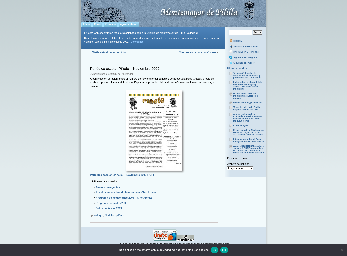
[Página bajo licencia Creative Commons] (185, 240)
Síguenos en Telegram (245, 57)
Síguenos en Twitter (243, 63)
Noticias (110, 215)
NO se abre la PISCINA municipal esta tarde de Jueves (245, 95)
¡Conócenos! (137, 41)
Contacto (110, 24)
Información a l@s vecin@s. (248, 102)
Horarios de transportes (246, 46)
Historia (237, 41)
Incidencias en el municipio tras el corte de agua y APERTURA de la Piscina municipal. (247, 85)
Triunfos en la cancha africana (197, 52)
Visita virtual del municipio (109, 52)
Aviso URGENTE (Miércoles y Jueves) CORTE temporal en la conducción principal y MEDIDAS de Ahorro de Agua (248, 149)
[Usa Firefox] (165, 240)
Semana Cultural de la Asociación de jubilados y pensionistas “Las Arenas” (247, 75)
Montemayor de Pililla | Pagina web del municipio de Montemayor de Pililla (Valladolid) (173, 10)
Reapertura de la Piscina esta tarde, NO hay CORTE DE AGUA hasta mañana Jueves (248, 132)
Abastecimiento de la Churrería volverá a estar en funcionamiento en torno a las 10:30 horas (247, 117)
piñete (120, 215)
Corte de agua (240, 125)
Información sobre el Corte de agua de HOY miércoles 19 (248, 140)
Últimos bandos (237, 68)
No (224, 249)
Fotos (97, 24)
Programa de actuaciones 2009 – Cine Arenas (124, 197)
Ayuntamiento (128, 24)
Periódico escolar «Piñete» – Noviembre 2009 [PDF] (122, 174)
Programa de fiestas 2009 (111, 203)
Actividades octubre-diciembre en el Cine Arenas (126, 192)
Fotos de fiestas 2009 (109, 208)
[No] (342, 250)
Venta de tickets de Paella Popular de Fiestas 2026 (246, 108)
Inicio (86, 24)
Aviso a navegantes (108, 187)
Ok (214, 249)
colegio (98, 215)
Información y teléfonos (246, 52)
